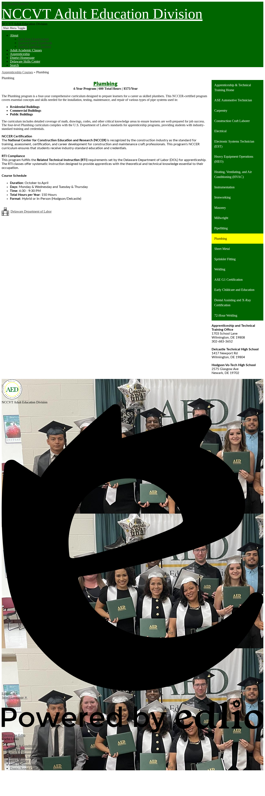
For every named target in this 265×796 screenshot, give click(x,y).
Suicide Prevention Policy (27, 749)
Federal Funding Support (34, 46)
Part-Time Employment (33, 39)
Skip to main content (15, 3)
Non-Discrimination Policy (27, 764)
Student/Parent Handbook (35, 43)
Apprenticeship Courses (17, 72)
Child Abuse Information (26, 757)
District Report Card (23, 768)
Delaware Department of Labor (31, 211)
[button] (14, 35)
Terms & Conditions (23, 746)
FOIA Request (19, 761)
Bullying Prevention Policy (27, 753)
